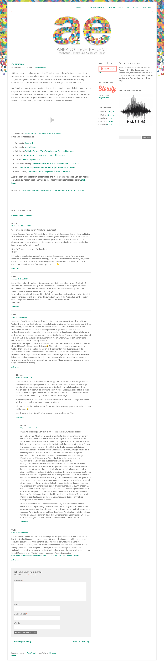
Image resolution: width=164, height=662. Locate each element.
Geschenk (29, 143)
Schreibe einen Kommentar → (23, 216)
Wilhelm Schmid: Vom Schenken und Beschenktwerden (49, 151)
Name (17, 605)
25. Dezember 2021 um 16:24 (21, 226)
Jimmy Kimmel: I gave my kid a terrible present (44, 155)
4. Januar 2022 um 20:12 (19, 317)
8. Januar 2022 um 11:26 (24, 377)
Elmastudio (53, 653)
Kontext (110, 118)
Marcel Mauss (31, 147)
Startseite (80, 8)
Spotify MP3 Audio (53, 133)
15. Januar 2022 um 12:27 (28, 428)
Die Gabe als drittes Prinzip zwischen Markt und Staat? (56, 163)
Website (17, 623)
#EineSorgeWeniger (31, 159)
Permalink (80, 190)
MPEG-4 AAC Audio (39, 133)
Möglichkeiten (104, 98)
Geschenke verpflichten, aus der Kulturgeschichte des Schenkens (48, 167)
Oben (13, 655)
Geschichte (44, 190)
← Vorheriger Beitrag (21, 642)
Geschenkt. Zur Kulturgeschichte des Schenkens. (49, 171)
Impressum (146, 8)
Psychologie (52, 190)
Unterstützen (132, 8)
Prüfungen (110, 112)
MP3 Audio (27, 133)
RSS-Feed (102, 73)
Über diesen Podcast (97, 8)
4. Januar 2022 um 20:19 (19, 532)
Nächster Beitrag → (82, 642)
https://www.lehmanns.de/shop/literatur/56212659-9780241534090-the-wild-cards (45, 556)
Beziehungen (26, 190)
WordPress (31, 653)
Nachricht (18, 581)
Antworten (15, 268)
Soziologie (61, 190)
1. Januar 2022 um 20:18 (19, 279)
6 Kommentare (40, 68)
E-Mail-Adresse (20, 614)
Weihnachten (70, 190)
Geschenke (35, 190)
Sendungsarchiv (116, 8)
